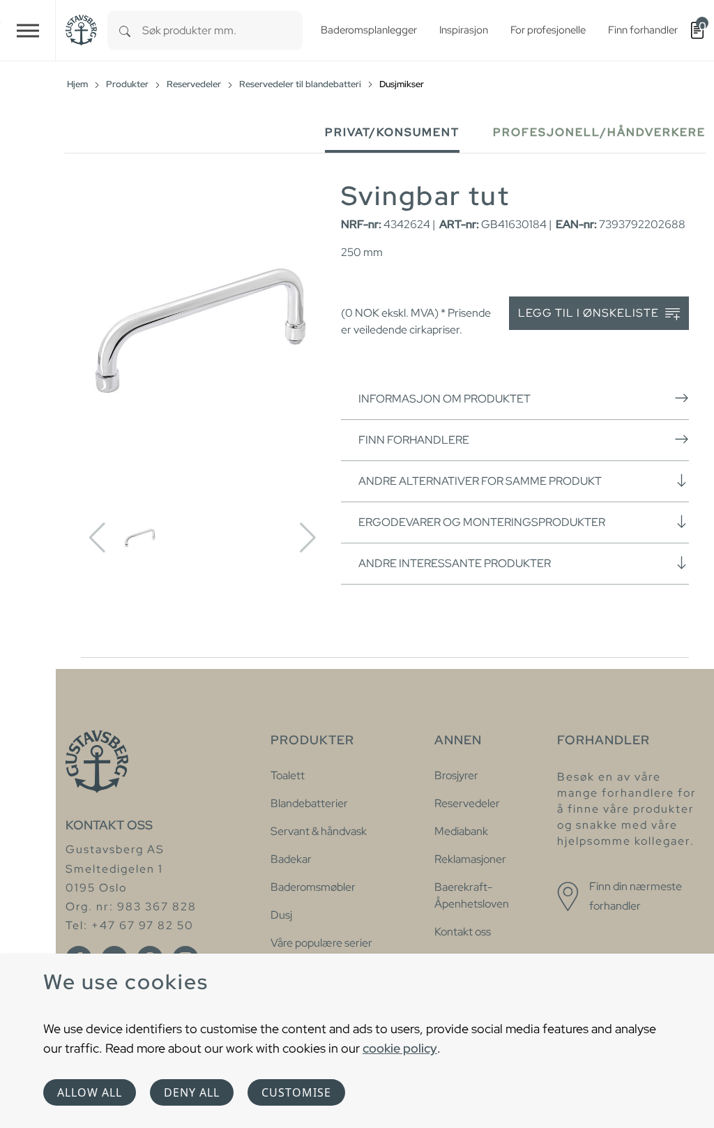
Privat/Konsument (392, 132)
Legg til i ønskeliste (590, 313)
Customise (296, 1092)
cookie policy (400, 1048)
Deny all (192, 1092)
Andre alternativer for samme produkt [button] (480, 481)
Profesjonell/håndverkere (599, 132)
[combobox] (222, 30)
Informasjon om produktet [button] (444, 398)
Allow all (89, 1092)
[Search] (124, 30)
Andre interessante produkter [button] (454, 563)
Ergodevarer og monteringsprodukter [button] (481, 522)
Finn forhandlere (413, 440)
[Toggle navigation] (28, 30)
